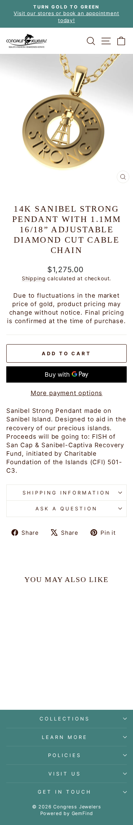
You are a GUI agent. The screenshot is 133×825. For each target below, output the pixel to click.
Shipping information (67, 493)
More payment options (67, 393)
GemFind (82, 813)
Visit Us (64, 774)
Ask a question (66, 508)
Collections (65, 719)
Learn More (65, 737)
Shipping (34, 278)
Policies (65, 755)
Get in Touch (65, 792)
